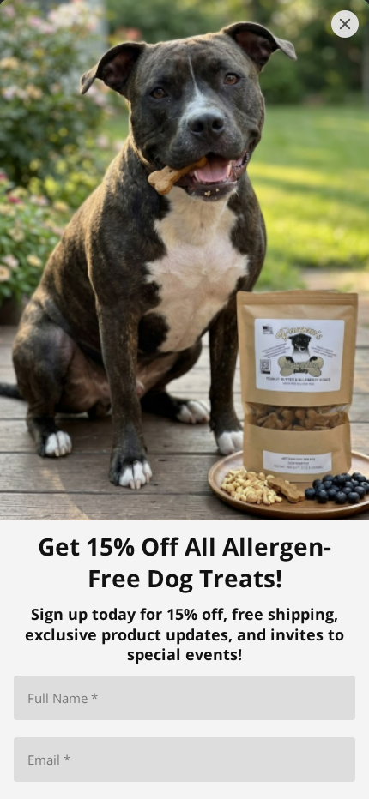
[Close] (345, 24)
